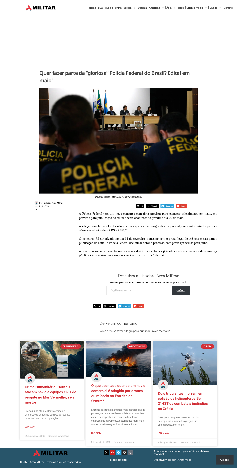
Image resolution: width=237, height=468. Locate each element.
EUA (100, 7)
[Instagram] (124, 452)
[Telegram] (118, 452)
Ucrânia (142, 7)
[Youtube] (112, 452)
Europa (128, 7)
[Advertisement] (118, 41)
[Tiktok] (130, 452)
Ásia (169, 7)
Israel (181, 7)
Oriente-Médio (195, 7)
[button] (140, 206)
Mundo (213, 7)
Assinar (181, 290)
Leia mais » (30, 427)
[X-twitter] (106, 452)
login (129, 331)
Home (92, 7)
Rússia (109, 7)
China (118, 7)
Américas (154, 7)
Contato (228, 7)
